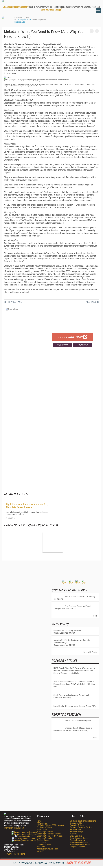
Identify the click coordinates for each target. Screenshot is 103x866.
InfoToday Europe (76, 832)
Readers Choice (43, 840)
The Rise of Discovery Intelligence (78, 720)
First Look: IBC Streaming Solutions (67, 630)
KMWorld (73, 834)
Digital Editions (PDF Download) (50, 825)
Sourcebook (41, 842)
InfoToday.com (75, 829)
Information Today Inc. (12, 828)
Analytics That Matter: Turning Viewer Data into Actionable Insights (72, 641)
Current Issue (62, 345)
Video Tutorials (42, 829)
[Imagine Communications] (52, 542)
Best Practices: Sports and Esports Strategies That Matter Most (73, 607)
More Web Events (90, 652)
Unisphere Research (77, 847)
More (95, 616)
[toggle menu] (98, 10)
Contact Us (41, 851)
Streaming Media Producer (80, 844)
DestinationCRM (76, 823)
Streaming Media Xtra (45, 832)
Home (39, 821)
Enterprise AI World (77, 825)
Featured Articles (20, 22)
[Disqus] (51, 388)
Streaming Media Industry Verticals (50, 836)
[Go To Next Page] (97, 31)
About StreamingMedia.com (47, 849)
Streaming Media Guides (46, 838)
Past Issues (82, 345)
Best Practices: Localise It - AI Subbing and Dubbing (74, 597)
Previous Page (14, 302)
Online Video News (44, 844)
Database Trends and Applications (83, 821)
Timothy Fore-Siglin (24, 20)
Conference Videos (44, 827)
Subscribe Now (70, 337)
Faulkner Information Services (81, 827)
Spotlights (41, 847)
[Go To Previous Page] (92, 31)
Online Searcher (76, 836)
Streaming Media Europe (79, 842)
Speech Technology (77, 840)
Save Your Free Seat (50, 9)
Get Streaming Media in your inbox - (51, 863)
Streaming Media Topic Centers (49, 834)
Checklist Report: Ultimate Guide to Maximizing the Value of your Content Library (73, 729)
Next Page (91, 302)
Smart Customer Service (79, 838)
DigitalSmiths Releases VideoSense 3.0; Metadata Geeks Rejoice (27, 505)
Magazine (42, 823)
